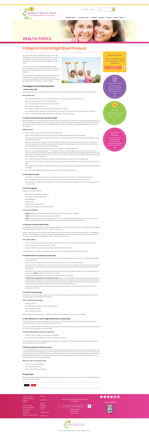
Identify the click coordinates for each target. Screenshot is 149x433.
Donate (92, 9)
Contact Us (44, 416)
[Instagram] (125, 9)
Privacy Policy (74, 411)
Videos (25, 402)
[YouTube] (115, 397)
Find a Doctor (26, 413)
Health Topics (71, 17)
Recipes (94, 17)
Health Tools (83, 17)
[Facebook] (118, 9)
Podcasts (109, 17)
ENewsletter (44, 412)
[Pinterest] (108, 397)
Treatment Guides (28, 398)
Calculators (26, 411)
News (116, 17)
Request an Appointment (30, 415)
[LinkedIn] (118, 397)
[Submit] (113, 9)
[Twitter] (121, 9)
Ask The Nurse (27, 409)
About (121, 17)
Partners (42, 405)
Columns (101, 17)
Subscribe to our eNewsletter (73, 406)
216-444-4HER (74, 401)
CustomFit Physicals (28, 407)
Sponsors (43, 407)
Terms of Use (74, 413)
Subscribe (85, 9)
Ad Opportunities (75, 409)
